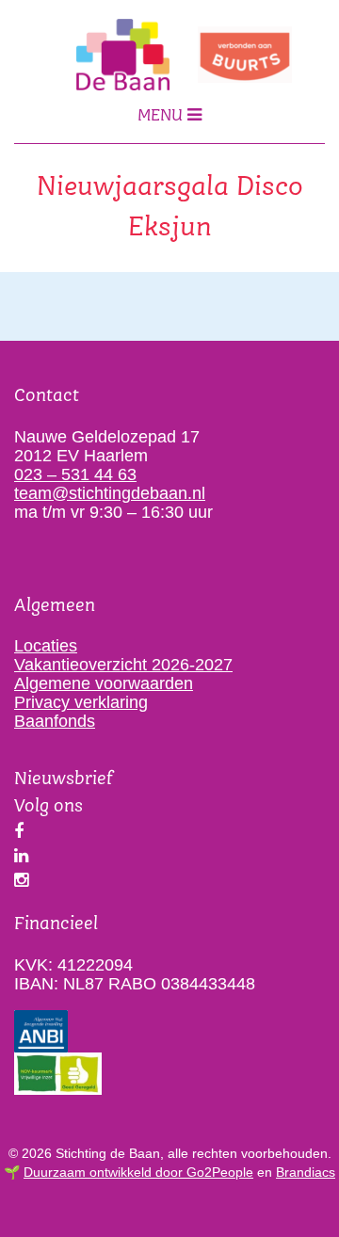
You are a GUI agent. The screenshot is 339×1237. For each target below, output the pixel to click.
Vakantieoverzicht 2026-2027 (123, 664)
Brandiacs (305, 1172)
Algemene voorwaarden (103, 683)
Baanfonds (54, 721)
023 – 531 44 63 (75, 474)
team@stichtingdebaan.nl (109, 493)
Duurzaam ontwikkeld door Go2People (138, 1172)
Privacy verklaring (81, 702)
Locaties (45, 645)
